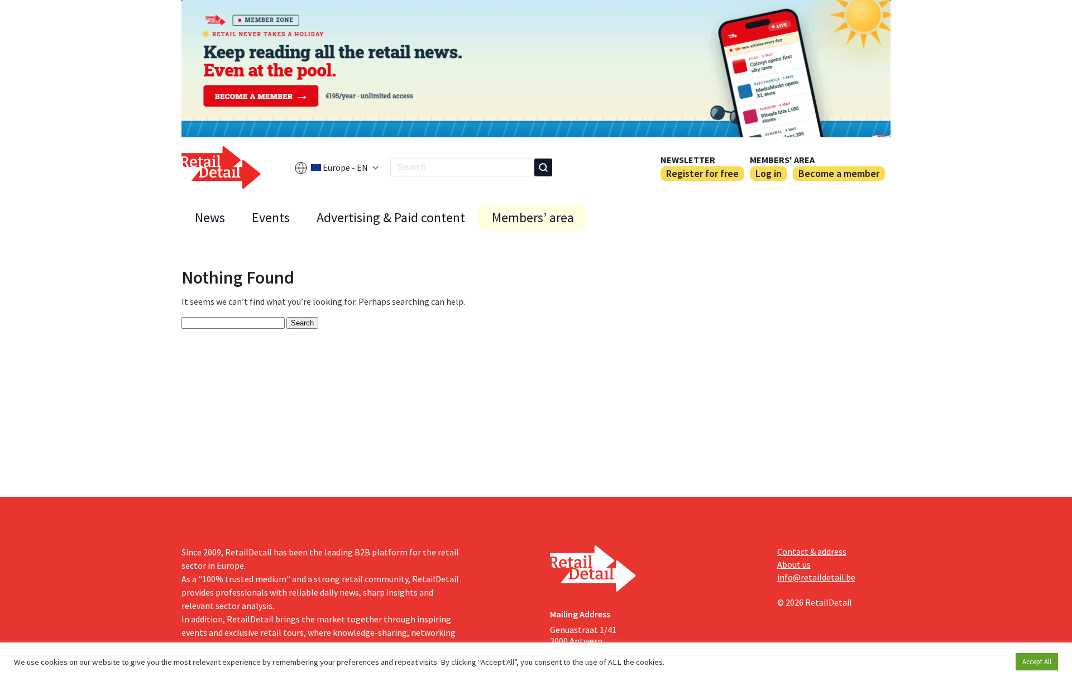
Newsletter (688, 159)
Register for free (702, 173)
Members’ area (533, 217)
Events (271, 217)
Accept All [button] (1036, 661)
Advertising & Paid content (391, 217)
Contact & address (811, 551)
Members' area (782, 159)
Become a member (838, 173)
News (210, 217)
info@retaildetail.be (816, 577)
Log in (768, 173)
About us (794, 564)
